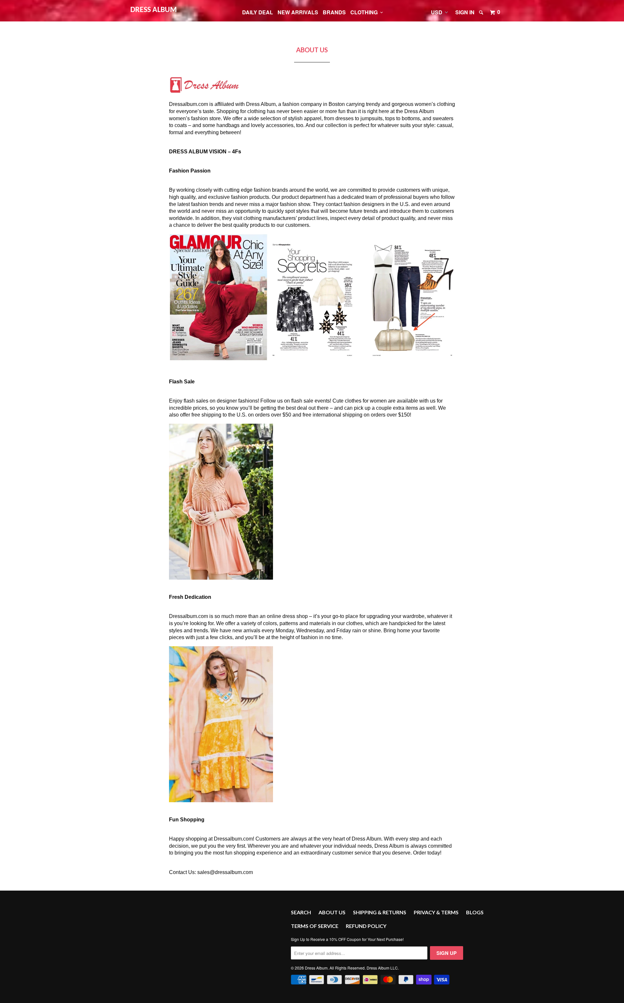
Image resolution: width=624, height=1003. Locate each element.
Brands (334, 12)
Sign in (464, 12)
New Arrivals (298, 12)
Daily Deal (257, 12)
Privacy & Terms (436, 912)
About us (331, 912)
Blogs (475, 912)
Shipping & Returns (379, 912)
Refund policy (366, 926)
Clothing (365, 12)
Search (301, 912)
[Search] (482, 12)
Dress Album (153, 10)
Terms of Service (314, 926)
